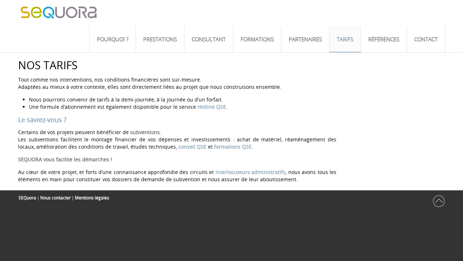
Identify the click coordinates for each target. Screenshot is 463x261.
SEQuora (27, 198)
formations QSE (233, 146)
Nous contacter (55, 198)
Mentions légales (92, 198)
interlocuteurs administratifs (250, 172)
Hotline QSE (211, 106)
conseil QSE (192, 146)
